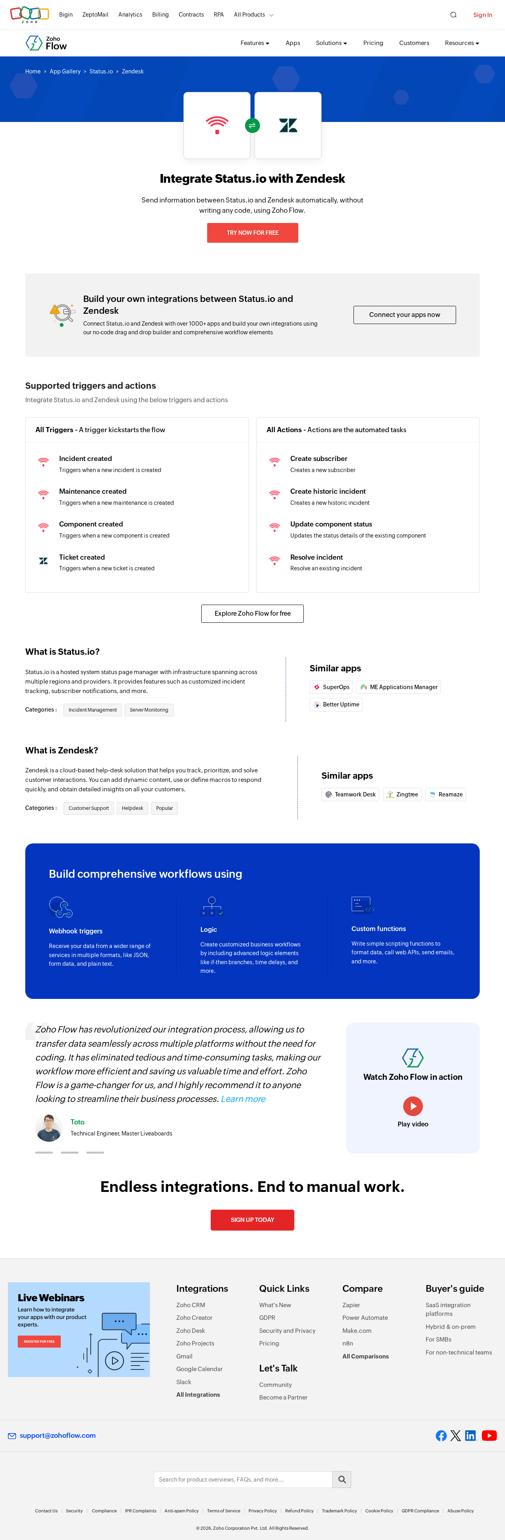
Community (275, 1384)
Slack (183, 1382)
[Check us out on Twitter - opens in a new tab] (456, 1435)
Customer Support (89, 808)
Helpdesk (132, 808)
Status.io (101, 71)
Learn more (243, 1099)
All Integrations (198, 1394)
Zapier (351, 1305)
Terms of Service (223, 1510)
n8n (347, 1343)
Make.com (357, 1330)
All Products (249, 14)
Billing (160, 14)
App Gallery (65, 71)
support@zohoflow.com (58, 1435)
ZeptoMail (95, 14)
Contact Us (46, 1510)
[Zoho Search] (453, 15)
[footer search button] (341, 1479)
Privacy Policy (263, 1510)
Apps (293, 42)
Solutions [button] (329, 42)
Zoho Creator (194, 1317)
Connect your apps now (404, 314)
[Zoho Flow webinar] (79, 1329)
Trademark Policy (339, 1510)
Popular (164, 808)
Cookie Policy (379, 1510)
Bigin (66, 14)
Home (33, 71)
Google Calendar (199, 1369)
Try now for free (253, 233)
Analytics (130, 14)
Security (74, 1510)
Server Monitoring (149, 710)
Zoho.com (29, 15)
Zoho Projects (195, 1343)
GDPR (267, 1317)
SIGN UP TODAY (252, 1219)
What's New (275, 1305)
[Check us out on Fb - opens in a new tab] (441, 1435)
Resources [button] (459, 42)
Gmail (184, 1356)
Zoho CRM (190, 1305)
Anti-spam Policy (182, 1510)
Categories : (41, 709)
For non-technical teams (459, 1352)
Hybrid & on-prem (451, 1326)
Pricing (373, 42)
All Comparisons (365, 1356)
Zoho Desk (190, 1330)
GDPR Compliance (420, 1510)
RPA (219, 14)
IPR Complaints (140, 1510)
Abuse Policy (460, 1510)
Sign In (482, 14)
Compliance (104, 1510)
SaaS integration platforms (448, 1309)
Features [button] (252, 42)
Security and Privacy (287, 1330)
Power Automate (365, 1317)
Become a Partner (283, 1397)
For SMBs (438, 1339)
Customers (414, 42)
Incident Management (93, 710)
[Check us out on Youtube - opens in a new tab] (489, 1435)
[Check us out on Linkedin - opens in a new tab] (471, 1435)
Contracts (191, 14)
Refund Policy (299, 1510)
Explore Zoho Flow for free (253, 613)
